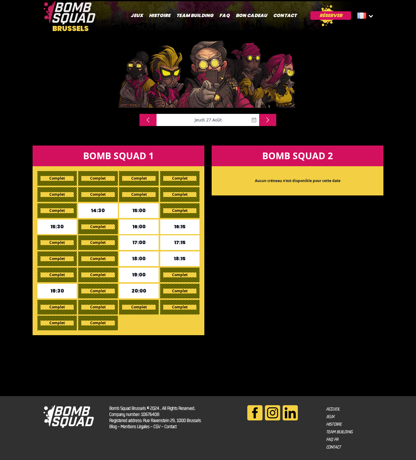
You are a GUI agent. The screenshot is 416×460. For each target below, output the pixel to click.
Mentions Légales (135, 426)
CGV (156, 426)
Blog (113, 426)
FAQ (224, 15)
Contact (285, 15)
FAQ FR (332, 439)
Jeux (137, 15)
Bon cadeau (251, 15)
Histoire (159, 15)
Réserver (330, 15)
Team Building (194, 15)
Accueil (333, 408)
